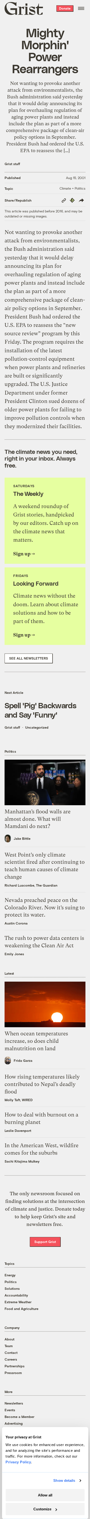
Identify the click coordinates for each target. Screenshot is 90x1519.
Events (10, 1410)
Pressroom (13, 1373)
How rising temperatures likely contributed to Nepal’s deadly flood (42, 1084)
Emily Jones (14, 954)
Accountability (16, 1295)
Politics (11, 1282)
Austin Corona (16, 923)
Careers (11, 1359)
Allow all (45, 1495)
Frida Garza (23, 1060)
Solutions (12, 1288)
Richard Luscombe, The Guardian (31, 885)
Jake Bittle (22, 838)
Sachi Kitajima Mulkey (22, 1161)
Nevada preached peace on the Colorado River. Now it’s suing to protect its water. (45, 907)
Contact (11, 1353)
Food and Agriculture (21, 1309)
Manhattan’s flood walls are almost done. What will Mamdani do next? (38, 819)
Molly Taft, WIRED (19, 1100)
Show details (64, 1480)
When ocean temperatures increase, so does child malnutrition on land (36, 1041)
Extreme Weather (18, 1302)
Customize (42, 1509)
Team (9, 1346)
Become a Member (19, 1417)
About (9, 1339)
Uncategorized (36, 727)
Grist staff (12, 164)
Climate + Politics (72, 188)
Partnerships (14, 1366)
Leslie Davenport (18, 1131)
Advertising (14, 1423)
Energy (10, 1275)
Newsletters (14, 1403)
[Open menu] (81, 8)
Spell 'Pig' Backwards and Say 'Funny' (40, 710)
